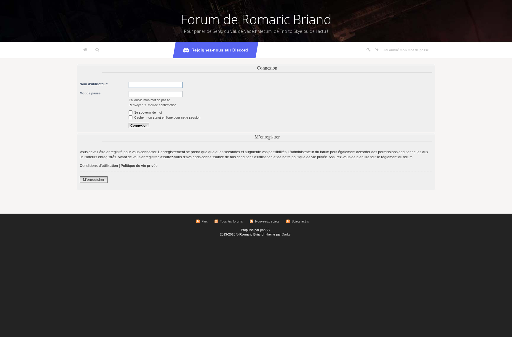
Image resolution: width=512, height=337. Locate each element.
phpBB (265, 230)
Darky (286, 234)
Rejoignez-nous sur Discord (219, 50)
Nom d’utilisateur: (94, 84)
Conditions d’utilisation (99, 166)
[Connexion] (377, 50)
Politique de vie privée (139, 166)
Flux (204, 221)
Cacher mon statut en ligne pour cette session (166, 117)
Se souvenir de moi (147, 112)
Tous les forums (231, 221)
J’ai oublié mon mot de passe (406, 50)
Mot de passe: (91, 93)
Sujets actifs (300, 221)
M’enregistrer (93, 180)
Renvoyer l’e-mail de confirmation (152, 105)
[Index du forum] (85, 50)
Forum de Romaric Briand (256, 19)
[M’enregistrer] (369, 50)
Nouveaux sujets (267, 221)
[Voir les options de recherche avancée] (97, 50)
